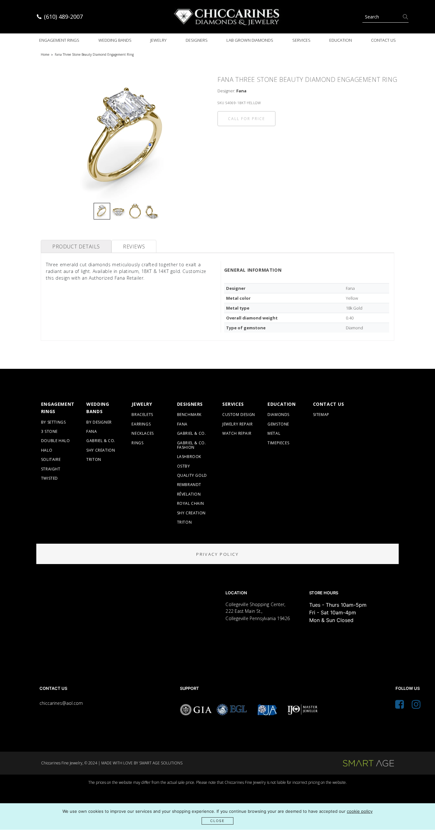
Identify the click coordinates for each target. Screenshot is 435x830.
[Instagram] (416, 706)
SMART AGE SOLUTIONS (160, 763)
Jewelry (158, 40)
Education (340, 40)
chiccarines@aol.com (61, 703)
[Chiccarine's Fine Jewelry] (227, 17)
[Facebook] (399, 706)
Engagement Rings (59, 40)
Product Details (76, 246)
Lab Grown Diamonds (249, 40)
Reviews (134, 246)
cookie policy (360, 811)
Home (45, 54)
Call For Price (246, 118)
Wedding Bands (115, 40)
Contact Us (383, 40)
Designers (197, 40)
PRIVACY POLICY (217, 554)
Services (301, 40)
